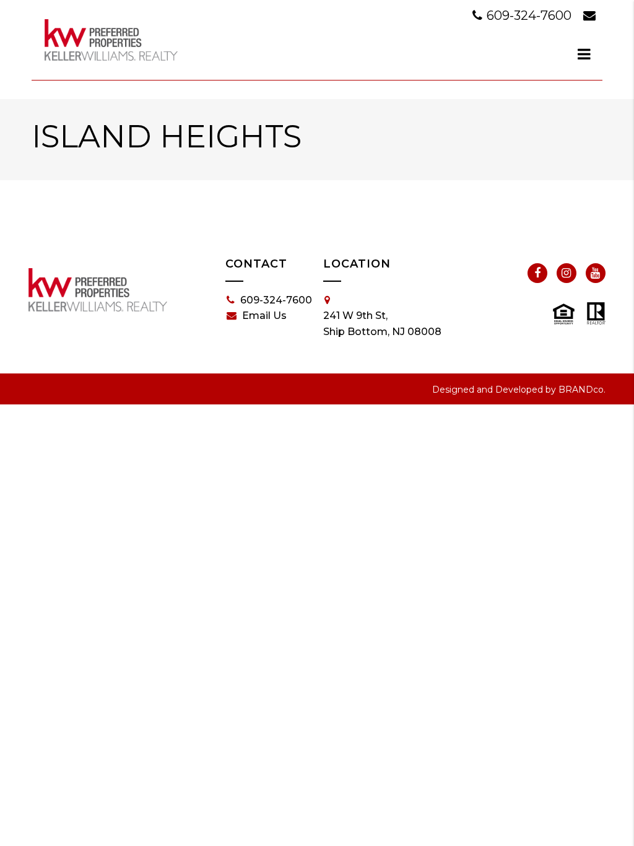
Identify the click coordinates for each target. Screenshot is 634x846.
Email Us (264, 315)
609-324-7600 (529, 15)
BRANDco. (582, 389)
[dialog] (584, 54)
